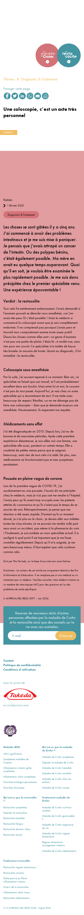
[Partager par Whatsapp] (30, 96)
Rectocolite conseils (13, 872)
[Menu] (74, 12)
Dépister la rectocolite (15, 812)
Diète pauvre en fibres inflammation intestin (15, 880)
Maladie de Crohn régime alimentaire (56, 835)
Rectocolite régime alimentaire (19, 867)
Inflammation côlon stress (16, 892)
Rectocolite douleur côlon (16, 829)
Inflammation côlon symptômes (19, 776)
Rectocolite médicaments (16, 898)
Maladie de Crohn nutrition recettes (56, 809)
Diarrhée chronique (13, 787)
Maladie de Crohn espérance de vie (57, 826)
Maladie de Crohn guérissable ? (58, 817)
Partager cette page (16, 88)
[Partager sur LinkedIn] (22, 96)
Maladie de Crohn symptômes (58, 757)
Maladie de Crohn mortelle (56, 773)
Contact (8, 661)
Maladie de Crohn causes (55, 787)
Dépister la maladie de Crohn (58, 762)
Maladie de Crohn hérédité (56, 767)
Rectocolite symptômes (15, 807)
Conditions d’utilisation (19, 669)
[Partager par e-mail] (37, 96)
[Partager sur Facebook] (7, 96)
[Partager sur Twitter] (14, 96)
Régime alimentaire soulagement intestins (53, 844)
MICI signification (12, 753)
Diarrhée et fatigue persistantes (20, 782)
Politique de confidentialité (22, 665)
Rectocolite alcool (12, 834)
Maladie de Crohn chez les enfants (56, 780)
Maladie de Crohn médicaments (59, 850)
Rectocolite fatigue (13, 823)
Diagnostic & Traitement (39, 79)
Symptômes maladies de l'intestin (16, 761)
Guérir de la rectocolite (15, 887)
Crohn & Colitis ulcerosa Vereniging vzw (17, 716)
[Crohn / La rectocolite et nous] (21, 13)
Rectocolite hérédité (14, 818)
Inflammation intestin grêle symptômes (17, 769)
